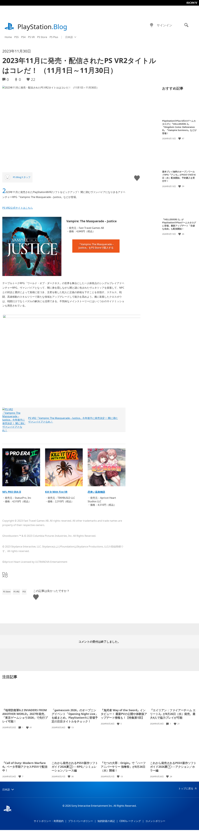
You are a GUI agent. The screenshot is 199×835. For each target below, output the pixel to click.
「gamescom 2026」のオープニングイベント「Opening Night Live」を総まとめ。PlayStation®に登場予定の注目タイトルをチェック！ (75, 715)
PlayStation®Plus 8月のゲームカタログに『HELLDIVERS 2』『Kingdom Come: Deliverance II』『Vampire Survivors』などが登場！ (179, 127)
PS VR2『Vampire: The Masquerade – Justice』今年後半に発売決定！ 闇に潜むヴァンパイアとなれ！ (73, 419)
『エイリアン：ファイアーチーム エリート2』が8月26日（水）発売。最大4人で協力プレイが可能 (173, 713)
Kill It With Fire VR (56, 492)
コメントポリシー (155, 821)
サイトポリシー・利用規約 (49, 821)
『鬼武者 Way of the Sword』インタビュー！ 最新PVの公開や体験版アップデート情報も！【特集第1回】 (124, 713)
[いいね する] (179, 138)
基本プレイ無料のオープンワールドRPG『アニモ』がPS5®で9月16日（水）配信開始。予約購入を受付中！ (179, 176)
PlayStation (42, 26)
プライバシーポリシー (80, 821)
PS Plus (54, 37)
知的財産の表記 (106, 821)
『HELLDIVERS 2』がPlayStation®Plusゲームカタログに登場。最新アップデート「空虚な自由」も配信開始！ (179, 224)
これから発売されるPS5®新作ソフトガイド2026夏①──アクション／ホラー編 (173, 766)
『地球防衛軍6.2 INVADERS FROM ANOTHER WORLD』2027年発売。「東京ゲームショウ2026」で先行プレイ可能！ (25, 715)
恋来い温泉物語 (96, 492)
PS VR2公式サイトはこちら (17, 207)
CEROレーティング (130, 821)
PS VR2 (16, 591)
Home (8, 37)
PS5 (16, 37)
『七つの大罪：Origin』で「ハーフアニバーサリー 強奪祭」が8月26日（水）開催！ (123, 766)
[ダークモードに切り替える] (152, 25)
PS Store (42, 37)
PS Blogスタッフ (21, 177)
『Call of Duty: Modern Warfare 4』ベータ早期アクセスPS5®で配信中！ (24, 766)
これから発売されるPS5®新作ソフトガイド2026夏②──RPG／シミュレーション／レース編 (75, 766)
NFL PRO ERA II (11, 492)
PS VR (31, 37)
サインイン (164, 25)
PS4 (23, 37)
